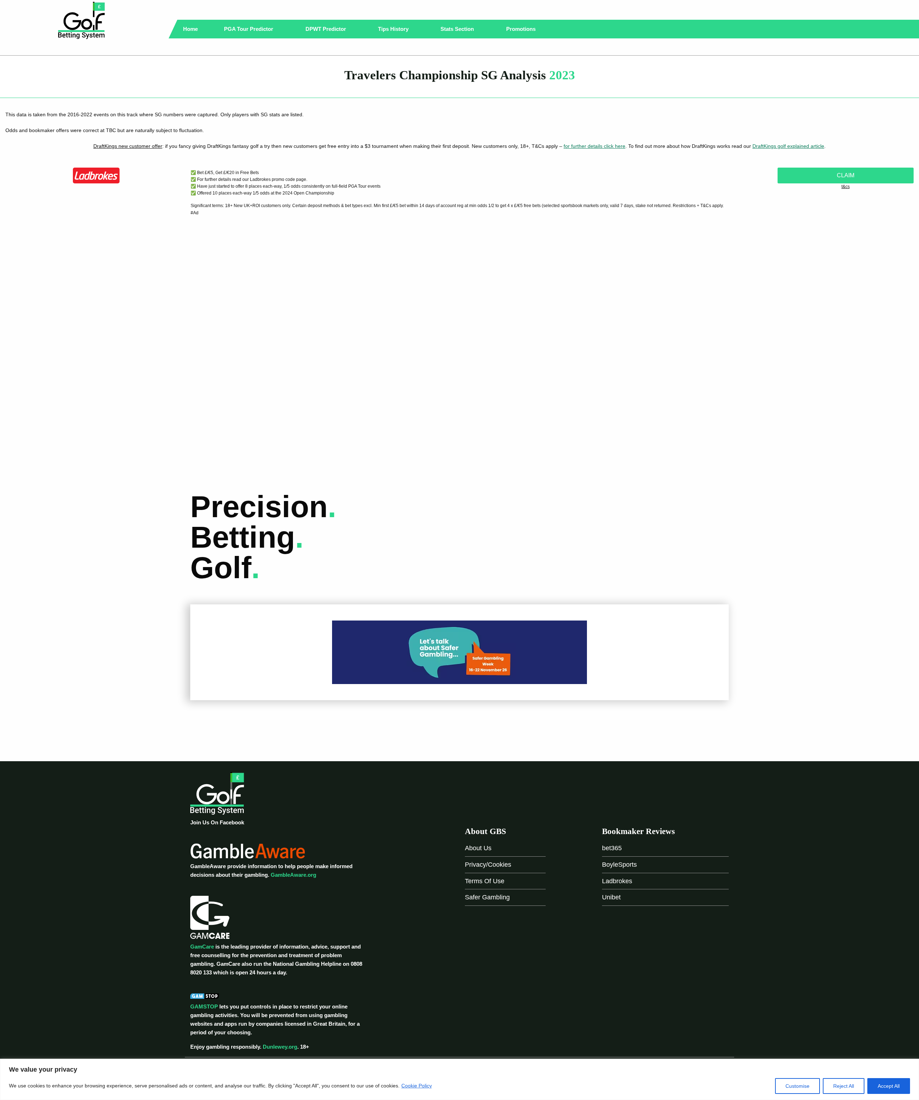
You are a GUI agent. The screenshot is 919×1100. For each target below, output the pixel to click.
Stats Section (457, 29)
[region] (459, 1079)
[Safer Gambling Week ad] (459, 652)
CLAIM (845, 175)
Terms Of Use (484, 881)
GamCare (202, 947)
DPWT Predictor (326, 29)
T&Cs (845, 186)
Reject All (843, 1086)
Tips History (394, 29)
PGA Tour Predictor (249, 29)
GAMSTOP (204, 1006)
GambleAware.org (293, 875)
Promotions (521, 29)
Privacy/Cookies (488, 864)
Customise (797, 1086)
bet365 (612, 848)
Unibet (611, 897)
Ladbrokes (617, 881)
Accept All (889, 1086)
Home (190, 29)
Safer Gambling (487, 897)
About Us (478, 848)
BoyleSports (619, 864)
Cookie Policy (416, 1086)
